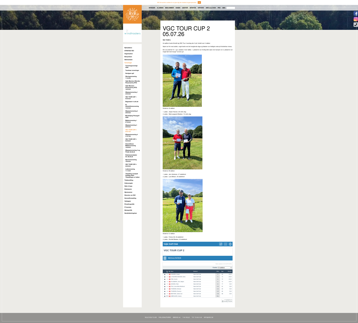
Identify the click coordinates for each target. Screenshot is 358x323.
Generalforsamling (130, 198)
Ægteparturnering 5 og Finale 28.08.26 (132, 151)
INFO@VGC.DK (208, 317)
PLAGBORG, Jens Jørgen (177, 281)
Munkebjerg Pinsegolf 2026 (132, 116)
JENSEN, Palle (175, 284)
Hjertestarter (128, 192)
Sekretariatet (128, 59)
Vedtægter (127, 201)
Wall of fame (128, 186)
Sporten (193, 8)
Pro (219, 8)
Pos (167, 271)
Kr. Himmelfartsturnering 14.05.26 (132, 106)
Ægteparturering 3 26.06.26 (131, 126)
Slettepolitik (128, 210)
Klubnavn (195, 271)
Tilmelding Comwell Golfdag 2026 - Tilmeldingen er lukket (132, 175)
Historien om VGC (130, 195)
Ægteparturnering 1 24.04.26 (131, 93)
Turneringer (128, 63)
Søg (223, 8)
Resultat (230, 271)
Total (222, 271)
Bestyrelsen (128, 57)
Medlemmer (169, 8)
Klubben (160, 8)
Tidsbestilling (128, 180)
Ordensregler (128, 183)
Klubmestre (128, 189)
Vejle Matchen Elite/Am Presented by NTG (132, 82)
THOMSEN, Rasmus (176, 291)
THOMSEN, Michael (176, 289)
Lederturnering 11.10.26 (130, 170)
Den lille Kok (211, 8)
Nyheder (152, 8)
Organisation (128, 54)
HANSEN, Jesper (175, 274)
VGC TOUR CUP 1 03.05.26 (130, 97)
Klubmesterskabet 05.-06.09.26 (131, 156)
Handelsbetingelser (130, 213)
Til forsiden (132, 14)
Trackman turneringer (132, 70)
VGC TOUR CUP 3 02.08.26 (130, 140)
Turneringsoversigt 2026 (131, 66)
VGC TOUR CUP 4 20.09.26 (130, 165)
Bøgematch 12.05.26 (131, 101)
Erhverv (201, 8)
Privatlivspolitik (129, 204)
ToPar (217, 271)
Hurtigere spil (129, 73)
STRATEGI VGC (129, 51)
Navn (172, 271)
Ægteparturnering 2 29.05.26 (131, 112)
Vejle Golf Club (197, 274)
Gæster (185, 8)
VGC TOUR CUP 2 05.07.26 (130, 130)
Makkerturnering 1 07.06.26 (131, 121)
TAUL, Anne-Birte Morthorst (178, 286)
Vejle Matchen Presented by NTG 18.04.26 (131, 87)
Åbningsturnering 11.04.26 (131, 77)
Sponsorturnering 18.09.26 (131, 160)
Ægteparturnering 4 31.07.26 (131, 135)
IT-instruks (127, 207)
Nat (169, 271)
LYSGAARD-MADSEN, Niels (178, 276)
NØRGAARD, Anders (176, 296)
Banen (178, 8)
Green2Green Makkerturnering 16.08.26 (130, 145)
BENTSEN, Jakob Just (176, 293)
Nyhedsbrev (128, 48)
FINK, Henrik (174, 279)
